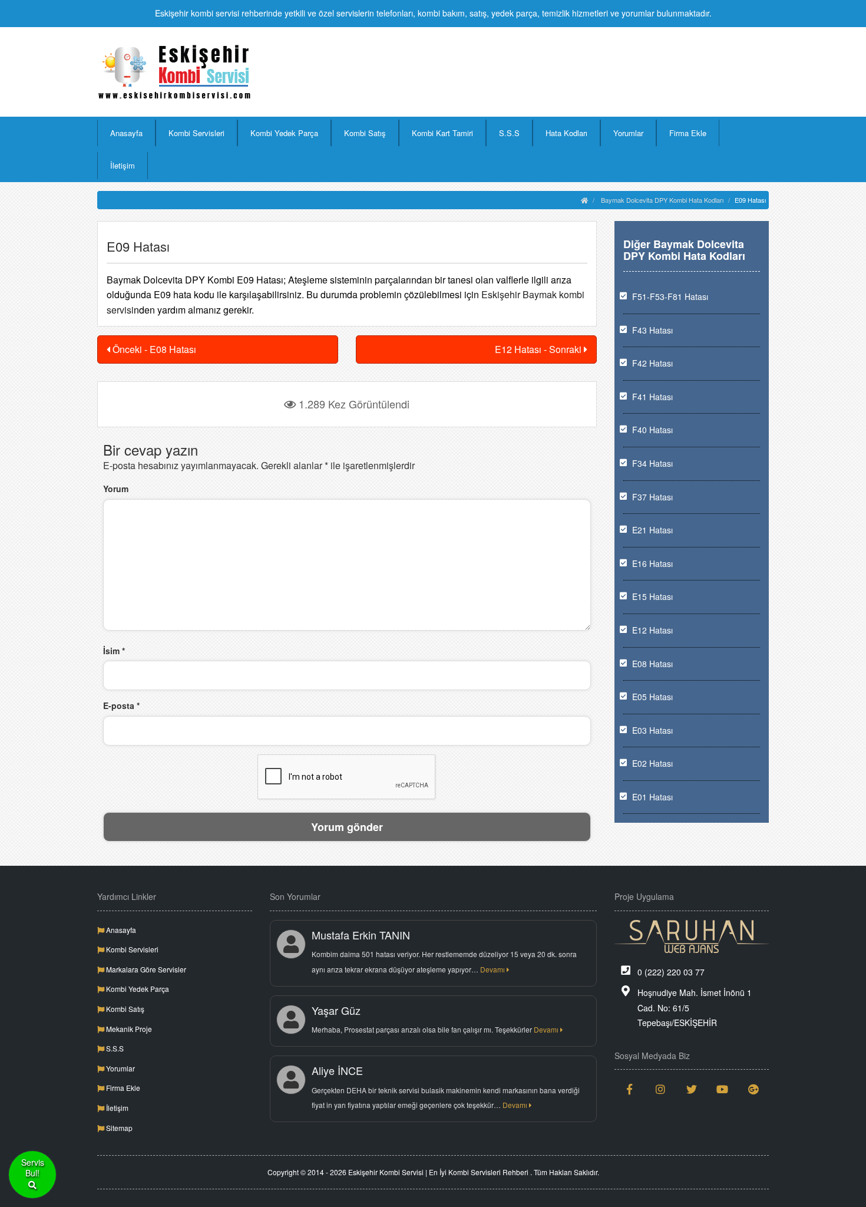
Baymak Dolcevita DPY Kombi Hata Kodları (662, 200)
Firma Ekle (687, 132)
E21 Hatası (652, 530)
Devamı (493, 969)
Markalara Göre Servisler (145, 969)
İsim (114, 651)
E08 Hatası (652, 664)
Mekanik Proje (128, 1029)
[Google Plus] (753, 1089)
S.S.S (509, 132)
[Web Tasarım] (691, 936)
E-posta (121, 705)
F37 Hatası (652, 497)
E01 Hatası (652, 797)
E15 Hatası (652, 596)
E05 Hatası (652, 697)
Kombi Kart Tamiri (442, 132)
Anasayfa (126, 132)
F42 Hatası (652, 363)
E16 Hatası (652, 563)
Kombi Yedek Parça (284, 132)
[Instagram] (660, 1089)
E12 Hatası (652, 630)
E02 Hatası (652, 763)
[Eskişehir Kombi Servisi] (174, 71)
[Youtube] (722, 1089)
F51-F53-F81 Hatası (670, 296)
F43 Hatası (652, 330)
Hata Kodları (566, 132)
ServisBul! (32, 1168)
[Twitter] (692, 1089)
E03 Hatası (652, 730)
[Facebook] (630, 1089)
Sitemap (118, 1128)
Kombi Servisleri (196, 132)
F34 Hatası (652, 463)
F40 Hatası (652, 430)
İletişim (122, 165)
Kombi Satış (365, 132)
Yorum (115, 488)
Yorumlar (628, 132)
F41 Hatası (652, 397)
